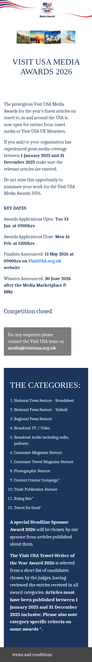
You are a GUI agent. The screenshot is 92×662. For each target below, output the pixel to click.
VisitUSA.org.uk (44, 260)
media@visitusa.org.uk (32, 348)
